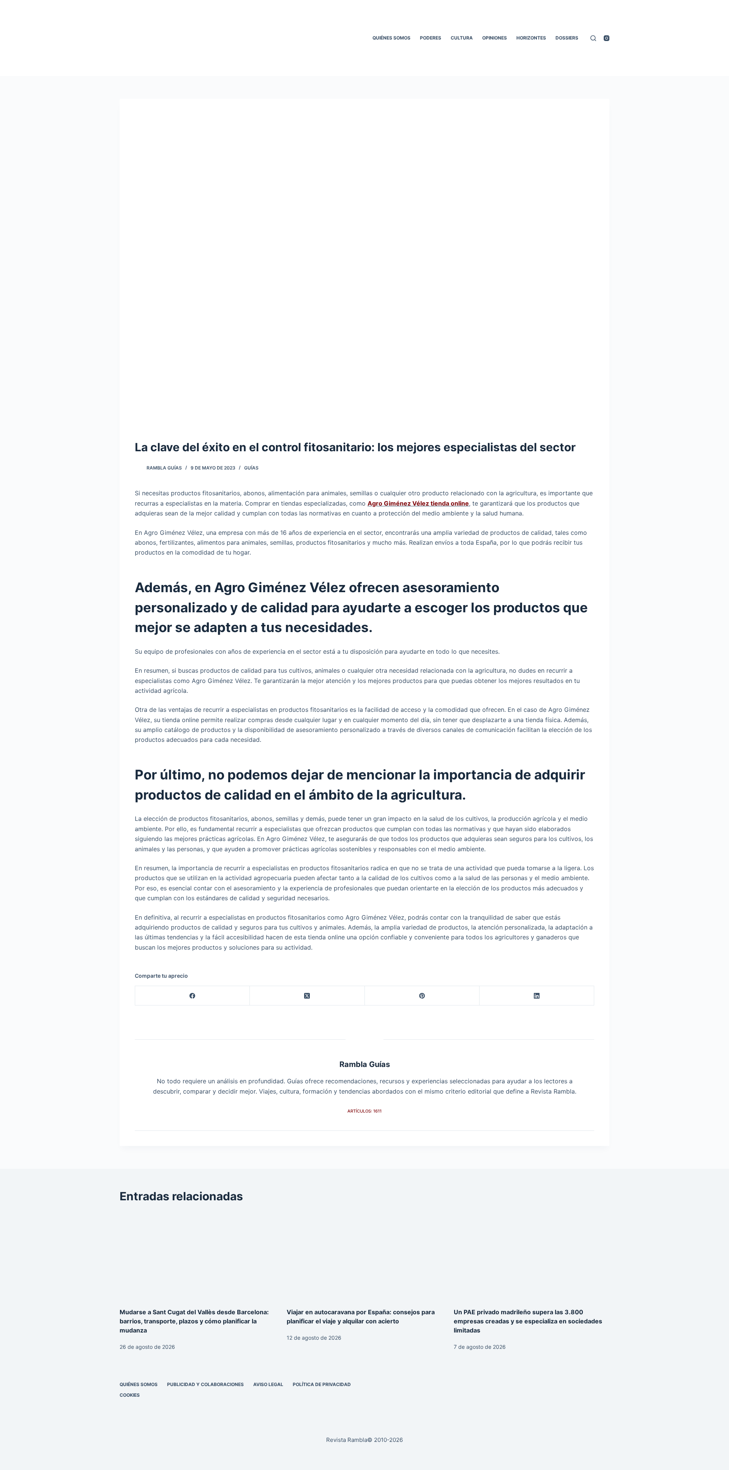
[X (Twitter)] (307, 995)
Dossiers (566, 38)
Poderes (430, 38)
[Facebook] (192, 995)
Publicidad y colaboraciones (205, 1384)
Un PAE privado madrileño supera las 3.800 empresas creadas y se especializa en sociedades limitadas (528, 1321)
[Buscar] (593, 38)
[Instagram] (606, 38)
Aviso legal (268, 1384)
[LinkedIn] (537, 995)
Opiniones (494, 38)
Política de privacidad (322, 1384)
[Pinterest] (422, 995)
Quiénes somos (391, 38)
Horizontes (531, 38)
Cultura (462, 38)
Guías (251, 468)
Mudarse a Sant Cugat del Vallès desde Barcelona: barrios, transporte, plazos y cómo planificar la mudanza (194, 1321)
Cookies (130, 1395)
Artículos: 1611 (364, 1111)
